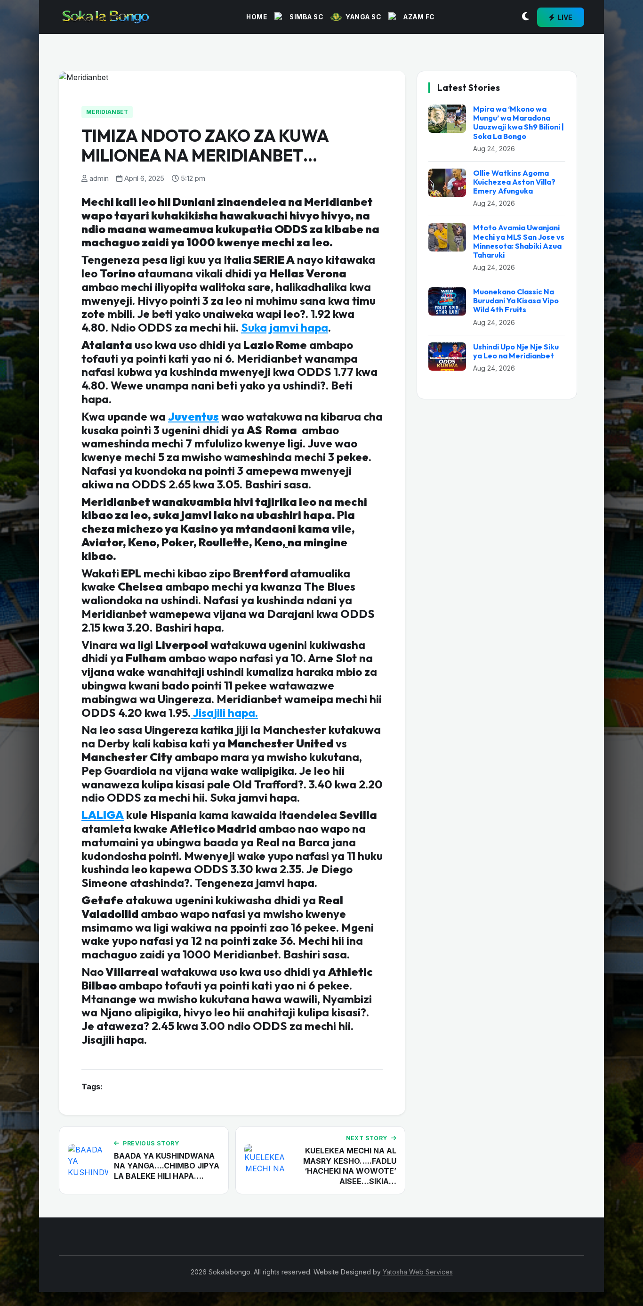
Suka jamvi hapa (284, 327)
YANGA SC (363, 17)
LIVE (564, 17)
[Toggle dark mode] (526, 17)
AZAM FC (418, 17)
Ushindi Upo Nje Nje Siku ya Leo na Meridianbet (516, 351)
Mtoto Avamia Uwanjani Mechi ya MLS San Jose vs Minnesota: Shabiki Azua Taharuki (518, 241)
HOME (256, 17)
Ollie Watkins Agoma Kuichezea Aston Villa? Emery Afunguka (514, 181)
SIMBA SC (306, 17)
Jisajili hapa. (224, 713)
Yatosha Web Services (418, 1272)
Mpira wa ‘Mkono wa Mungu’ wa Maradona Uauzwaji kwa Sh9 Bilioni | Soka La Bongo (518, 122)
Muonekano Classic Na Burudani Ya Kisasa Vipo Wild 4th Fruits (516, 300)
